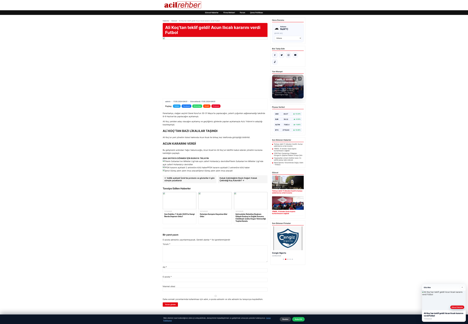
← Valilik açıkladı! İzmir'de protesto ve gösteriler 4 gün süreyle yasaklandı (189, 179)
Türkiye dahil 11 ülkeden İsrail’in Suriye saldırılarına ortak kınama (288, 145)
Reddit (207, 106)
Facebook (186, 106)
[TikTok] (275, 62)
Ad (165, 267)
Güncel (174, 21)
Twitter (176, 106)
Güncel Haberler (212, 12)
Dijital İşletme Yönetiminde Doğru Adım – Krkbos (288, 164)
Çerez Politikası (256, 12)
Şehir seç (278, 33)
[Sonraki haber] (300, 79)
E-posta (167, 276)
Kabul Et (298, 319)
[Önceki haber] (294, 79)
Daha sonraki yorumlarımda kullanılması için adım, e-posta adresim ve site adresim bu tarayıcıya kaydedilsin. (213, 299)
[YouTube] (295, 55)
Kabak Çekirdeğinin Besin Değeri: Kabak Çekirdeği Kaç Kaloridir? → (238, 179)
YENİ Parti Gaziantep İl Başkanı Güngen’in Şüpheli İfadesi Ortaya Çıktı (288, 154)
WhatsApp (197, 106)
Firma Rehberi (229, 12)
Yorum (166, 244)
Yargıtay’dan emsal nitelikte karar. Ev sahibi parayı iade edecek (287, 159)
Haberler (166, 21)
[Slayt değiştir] (283, 259)
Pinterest (216, 106)
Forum (242, 12)
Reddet (285, 319)
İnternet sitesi (169, 286)
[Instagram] (288, 55)
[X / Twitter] (281, 55)
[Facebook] (275, 55)
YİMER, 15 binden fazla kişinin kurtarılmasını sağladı (285, 150)
